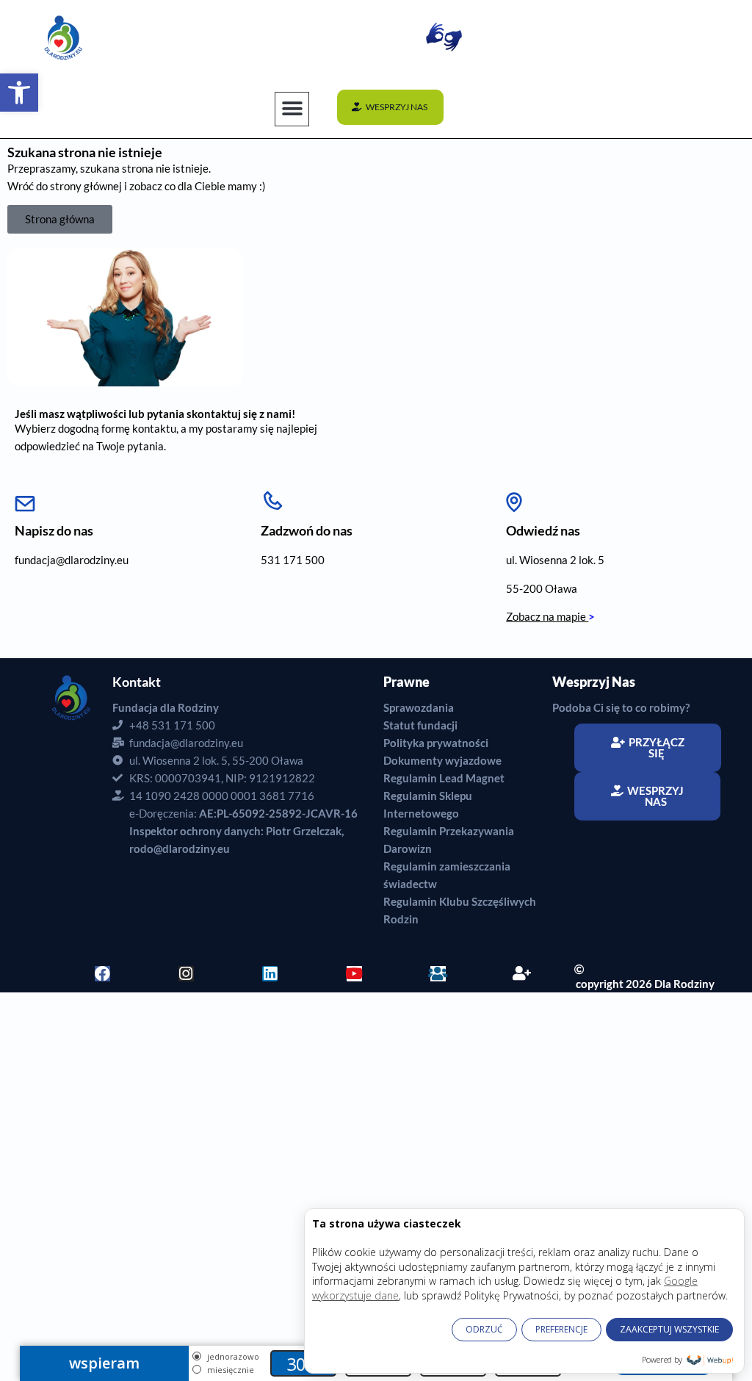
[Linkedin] (270, 973)
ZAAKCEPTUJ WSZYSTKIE (669, 1329)
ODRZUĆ (484, 1329)
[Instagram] (186, 973)
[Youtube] (354, 973)
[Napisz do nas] (25, 498)
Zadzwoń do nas (306, 530)
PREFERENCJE (561, 1329)
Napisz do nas (54, 530)
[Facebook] (102, 973)
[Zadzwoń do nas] (272, 498)
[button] (19, 92)
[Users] (438, 973)
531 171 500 (293, 559)
